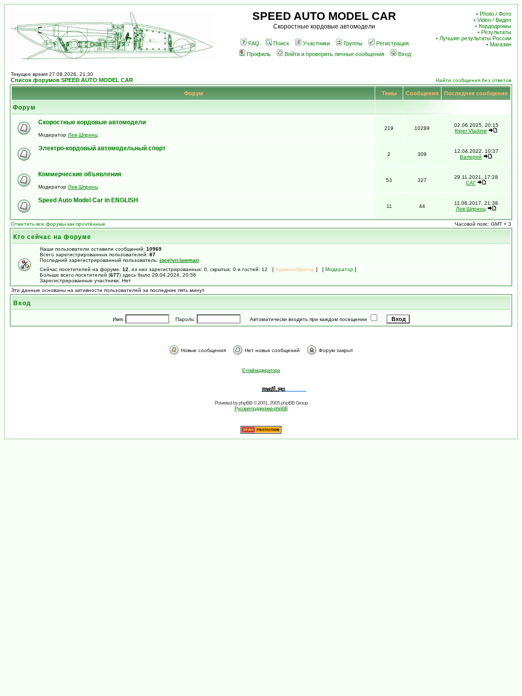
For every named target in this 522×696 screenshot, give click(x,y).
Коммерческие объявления (79, 174)
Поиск (281, 43)
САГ (471, 182)
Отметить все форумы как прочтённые (58, 224)
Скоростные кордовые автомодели (92, 122)
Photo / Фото (495, 14)
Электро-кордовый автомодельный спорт (102, 148)
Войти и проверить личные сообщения (334, 54)
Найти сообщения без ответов (473, 80)
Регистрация (392, 43)
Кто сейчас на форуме (52, 236)
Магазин (500, 44)
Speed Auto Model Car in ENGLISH (88, 200)
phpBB (245, 403)
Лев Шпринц (83, 135)
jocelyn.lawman (179, 260)
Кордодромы (495, 26)
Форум (24, 107)
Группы (353, 43)
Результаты (496, 32)
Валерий (471, 156)
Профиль (259, 54)
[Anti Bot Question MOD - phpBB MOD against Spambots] (261, 432)
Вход (404, 54)
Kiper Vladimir (471, 130)
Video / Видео (494, 20)
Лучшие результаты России (475, 38)
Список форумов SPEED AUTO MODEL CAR (72, 80)
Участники (316, 43)
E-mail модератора (261, 370)
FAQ (253, 43)
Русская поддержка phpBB (261, 408)
